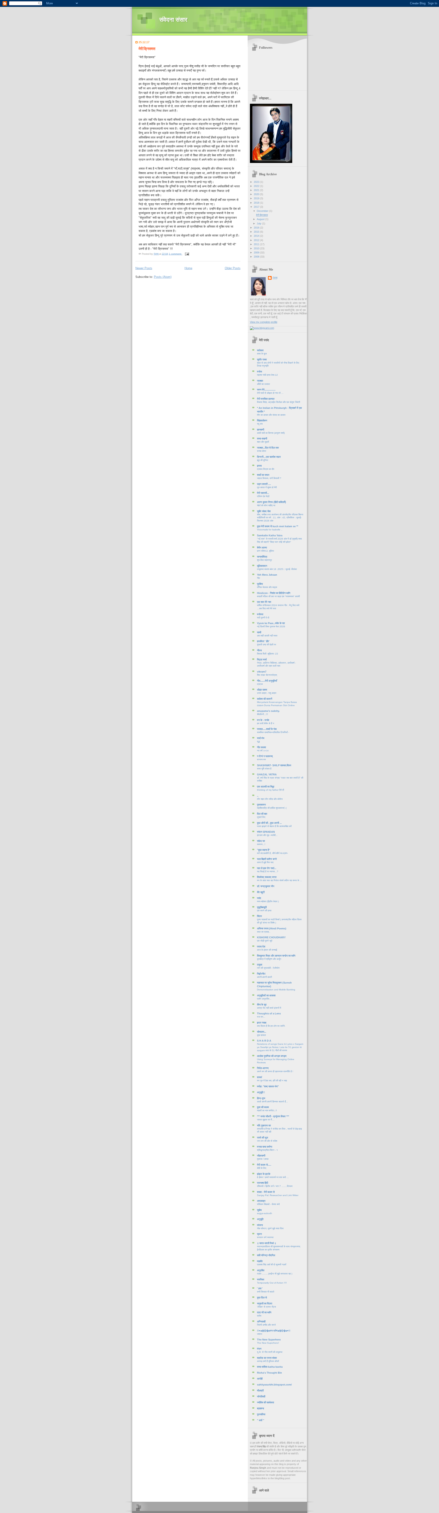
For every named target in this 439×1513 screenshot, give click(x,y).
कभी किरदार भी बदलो (265, 1291)
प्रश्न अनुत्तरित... (264, 998)
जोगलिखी (261, 1396)
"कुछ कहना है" (263, 849)
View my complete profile (263, 322)
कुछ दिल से (262, 1297)
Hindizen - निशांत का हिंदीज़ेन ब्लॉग (273, 593)
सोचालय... (261, 1031)
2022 (257, 186)
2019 (257, 198)
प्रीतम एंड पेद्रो (263, 496)
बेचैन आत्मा (262, 547)
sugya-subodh (264, 1213)
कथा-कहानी (262, 438)
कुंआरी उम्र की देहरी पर (266, 644)
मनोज (259, 371)
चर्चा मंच (260, 738)
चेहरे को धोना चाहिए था (266, 505)
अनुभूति (260, 1219)
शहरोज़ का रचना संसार (267, 1357)
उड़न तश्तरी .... (264, 484)
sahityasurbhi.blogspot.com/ (274, 1384)
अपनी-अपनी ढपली (264, 977)
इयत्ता (259, 465)
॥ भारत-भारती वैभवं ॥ (266, 1243)
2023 (257, 182)
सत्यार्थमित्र (262, 556)
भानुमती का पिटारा (264, 1303)
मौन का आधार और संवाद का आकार (271, 415)
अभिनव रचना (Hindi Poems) (271, 928)
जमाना (259, 1334)
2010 (257, 248)
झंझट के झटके (263, 1174)
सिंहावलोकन (262, 420)
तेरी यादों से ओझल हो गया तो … (270, 393)
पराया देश (261, 946)
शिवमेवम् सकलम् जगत (266, 877)
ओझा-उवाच (262, 689)
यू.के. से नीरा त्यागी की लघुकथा (269, 1352)
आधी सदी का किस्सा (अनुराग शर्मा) (271, 433)
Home (188, 268)
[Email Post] (186, 253)
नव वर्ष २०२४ (263, 750)
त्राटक (260, 684)
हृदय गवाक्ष (261, 1022)
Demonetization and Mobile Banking (276, 989)
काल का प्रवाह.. (263, 932)
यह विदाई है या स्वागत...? (267, 871)
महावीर (260, 1261)
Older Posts (233, 268)
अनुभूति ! (261, 1092)
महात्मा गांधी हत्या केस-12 (267, 375)
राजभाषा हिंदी (262, 1182)
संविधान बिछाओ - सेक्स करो (268, 1204)
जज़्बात (260, 380)
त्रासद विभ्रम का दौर (265, 469)
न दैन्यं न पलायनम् (265, 756)
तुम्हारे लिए (261, 817)
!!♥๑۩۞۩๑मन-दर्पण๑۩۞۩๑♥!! (273, 1330)
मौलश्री (260, 1390)
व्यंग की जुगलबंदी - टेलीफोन (268, 968)
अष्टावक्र (261, 1200)
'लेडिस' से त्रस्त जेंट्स (266, 1307)
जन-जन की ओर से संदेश (267, 1141)
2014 (257, 235)
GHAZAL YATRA (267, 774)
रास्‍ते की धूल (262, 1137)
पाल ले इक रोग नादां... (266, 868)
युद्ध (258, 741)
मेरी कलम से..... (264, 1164)
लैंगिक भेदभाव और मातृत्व (267, 587)
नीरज (259, 650)
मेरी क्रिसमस (147, 49)
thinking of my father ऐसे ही (270, 790)
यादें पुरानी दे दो (263, 617)
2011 (257, 244)
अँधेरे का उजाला (263, 384)
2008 (257, 256)
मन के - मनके (263, 720)
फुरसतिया (261, 1414)
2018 (257, 202)
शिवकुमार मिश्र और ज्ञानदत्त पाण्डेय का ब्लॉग (276, 955)
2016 (257, 227)
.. (257, 795)
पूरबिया (260, 583)
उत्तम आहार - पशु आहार (266, 693)
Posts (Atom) (162, 277)
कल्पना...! (261, 844)
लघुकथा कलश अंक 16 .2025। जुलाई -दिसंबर (277, 569)
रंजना (275, 277)
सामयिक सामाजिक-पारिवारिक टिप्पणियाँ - (273, 732)
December (263, 211)
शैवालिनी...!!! (262, 714)
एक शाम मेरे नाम (264, 602)
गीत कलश (261, 747)
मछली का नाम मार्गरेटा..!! (267, 1110)
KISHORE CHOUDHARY (271, 937)
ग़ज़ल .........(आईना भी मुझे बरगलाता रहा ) (274, 1273)
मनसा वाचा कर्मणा (264, 1146)
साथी (259, 632)
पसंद (259, 898)
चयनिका (260, 1279)
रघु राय (260, 424)
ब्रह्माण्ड (260, 1408)
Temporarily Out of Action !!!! (272, 1283)
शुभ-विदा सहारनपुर (264, 560)
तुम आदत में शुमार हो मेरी (267, 487)
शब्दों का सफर (263, 474)
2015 (257, 231)
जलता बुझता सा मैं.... (266, 1119)
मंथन (259, 1348)
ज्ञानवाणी (260, 429)
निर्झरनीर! (261, 973)
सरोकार (260, 350)
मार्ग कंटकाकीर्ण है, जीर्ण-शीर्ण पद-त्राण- (272, 853)
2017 (257, 206)
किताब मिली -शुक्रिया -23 (267, 653)
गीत (258, 578)
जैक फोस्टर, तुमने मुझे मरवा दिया (270, 1228)
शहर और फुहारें (263, 442)
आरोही (259, 1378)
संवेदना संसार (173, 19)
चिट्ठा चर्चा (262, 659)
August (261, 219)
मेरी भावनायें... (263, 493)
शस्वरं (259, 1077)
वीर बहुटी (261, 892)
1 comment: (175, 253)
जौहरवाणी (261, 1155)
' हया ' (260, 1288)
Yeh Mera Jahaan (267, 574)
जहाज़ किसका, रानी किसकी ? (269, 478)
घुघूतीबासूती (262, 907)
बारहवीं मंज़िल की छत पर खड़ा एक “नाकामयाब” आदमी (278, 596)
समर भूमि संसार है (264, 768)
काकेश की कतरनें (264, 698)
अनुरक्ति (260, 1270)
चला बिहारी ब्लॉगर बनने (267, 859)
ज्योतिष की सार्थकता (265, 1402)
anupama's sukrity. (268, 711)
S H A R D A (264, 1040)
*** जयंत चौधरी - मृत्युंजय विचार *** (273, 1116)
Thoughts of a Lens (269, 1013)
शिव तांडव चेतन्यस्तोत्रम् (267, 675)
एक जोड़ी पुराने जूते (264, 940)
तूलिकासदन (262, 565)
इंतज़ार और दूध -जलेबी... (267, 835)
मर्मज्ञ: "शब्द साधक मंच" (268, 1086)
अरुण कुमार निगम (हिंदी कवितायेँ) (271, 502)
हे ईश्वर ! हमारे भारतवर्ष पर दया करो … (273, 1177)
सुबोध (259, 1210)
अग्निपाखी (261, 1321)
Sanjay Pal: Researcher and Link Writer (277, 1195)
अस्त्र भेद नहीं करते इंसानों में (269, 1008)
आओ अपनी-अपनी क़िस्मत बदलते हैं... (272, 1101)
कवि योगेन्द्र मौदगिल (266, 1255)
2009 (257, 252)
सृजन (259, 1234)
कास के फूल (262, 353)
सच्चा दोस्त (261, 451)
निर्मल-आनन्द (263, 1068)
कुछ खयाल (261, 1035)
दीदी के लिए (261, 1168)
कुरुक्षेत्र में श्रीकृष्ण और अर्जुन (269, 959)
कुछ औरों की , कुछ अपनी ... (269, 823)
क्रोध (259, 1315)
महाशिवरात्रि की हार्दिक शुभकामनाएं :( (271, 808)
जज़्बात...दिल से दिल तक (268, 447)
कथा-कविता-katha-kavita (270, 1366)
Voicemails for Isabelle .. (269, 529)
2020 (257, 194)
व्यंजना (260, 1225)
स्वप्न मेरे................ (266, 389)
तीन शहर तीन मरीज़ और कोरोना (270, 799)
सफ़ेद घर (261, 841)
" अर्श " (260, 1420)
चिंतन (259, 916)
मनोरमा (260, 614)
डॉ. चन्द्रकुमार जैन (265, 886)
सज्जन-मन (261, 759)
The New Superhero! (268, 1343)
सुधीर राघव (262, 359)
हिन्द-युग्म (261, 1098)
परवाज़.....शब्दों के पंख (267, 729)
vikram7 (261, 671)
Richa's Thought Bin (269, 1372)
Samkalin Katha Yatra (269, 535)
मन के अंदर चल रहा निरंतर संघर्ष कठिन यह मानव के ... (279, 880)
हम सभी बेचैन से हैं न (265, 723)
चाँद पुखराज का (264, 1125)
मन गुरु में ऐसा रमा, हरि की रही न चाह (272, 1080)
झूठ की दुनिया (262, 460)
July (259, 223)
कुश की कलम (263, 1107)
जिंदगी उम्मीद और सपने (266, 1325)
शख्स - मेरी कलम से (266, 1192)
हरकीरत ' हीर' (263, 641)
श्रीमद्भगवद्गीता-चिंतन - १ (267, 1150)
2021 (257, 190)
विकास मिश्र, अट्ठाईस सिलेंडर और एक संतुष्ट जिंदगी (278, 402)
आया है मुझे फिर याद (265, 862)
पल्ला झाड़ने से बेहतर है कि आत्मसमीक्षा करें (274, 826)
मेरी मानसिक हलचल (265, 398)
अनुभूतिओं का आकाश (266, 995)
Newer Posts (143, 268)
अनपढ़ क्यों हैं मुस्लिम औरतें (268, 1361)
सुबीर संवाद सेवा (263, 511)
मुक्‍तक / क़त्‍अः (263, 1159)
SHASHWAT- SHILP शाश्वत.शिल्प (274, 765)
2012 (257, 240)
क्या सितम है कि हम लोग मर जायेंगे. (271, 1026)
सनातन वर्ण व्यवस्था (265, 1237)
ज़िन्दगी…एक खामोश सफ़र (269, 456)
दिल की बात (262, 813)
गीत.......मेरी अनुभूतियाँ (267, 680)
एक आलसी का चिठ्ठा (265, 786)
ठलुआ (259, 964)
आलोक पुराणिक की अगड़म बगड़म (271, 1056)
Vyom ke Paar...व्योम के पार (271, 623)
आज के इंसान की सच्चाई (267, 950)
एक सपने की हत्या (264, 910)
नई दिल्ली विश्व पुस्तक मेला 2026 (271, 626)
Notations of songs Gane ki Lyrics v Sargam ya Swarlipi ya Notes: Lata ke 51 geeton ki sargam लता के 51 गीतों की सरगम (280, 1047)
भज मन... (261, 1017)
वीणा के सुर (262, 1004)
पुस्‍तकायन (261, 804)
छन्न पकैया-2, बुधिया (265, 551)
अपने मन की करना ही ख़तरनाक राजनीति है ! (275, 1071)
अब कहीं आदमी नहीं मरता (267, 635)
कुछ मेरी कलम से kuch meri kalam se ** (277, 526)
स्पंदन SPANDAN (266, 831)
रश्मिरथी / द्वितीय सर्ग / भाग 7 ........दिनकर (274, 1186)
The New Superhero (269, 1339)
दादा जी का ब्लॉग (264, 1312)
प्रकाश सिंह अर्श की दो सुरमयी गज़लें (271, 1264)
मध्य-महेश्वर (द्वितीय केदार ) (268, 901)
